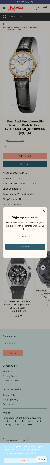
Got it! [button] (25, 460)
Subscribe (25, 246)
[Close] (44, 211)
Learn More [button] (30, 453)
